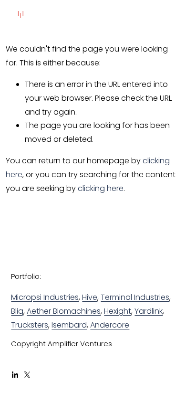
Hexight (117, 311)
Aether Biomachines (64, 311)
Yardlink (148, 311)
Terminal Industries (135, 297)
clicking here (101, 188)
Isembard (69, 324)
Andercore (109, 324)
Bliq (17, 311)
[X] (27, 375)
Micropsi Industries (45, 297)
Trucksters (29, 324)
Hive (89, 297)
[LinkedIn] (15, 375)
